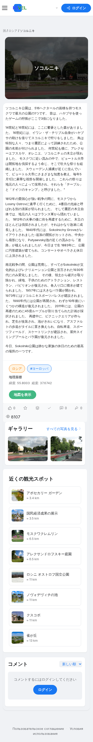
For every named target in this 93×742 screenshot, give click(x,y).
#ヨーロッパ (39, 369)
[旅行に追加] (37, 408)
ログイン (45, 689)
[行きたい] (25, 408)
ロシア (12, 31)
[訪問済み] (49, 408)
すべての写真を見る (62, 429)
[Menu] (5, 7)
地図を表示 (22, 394)
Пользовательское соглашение (38, 729)
